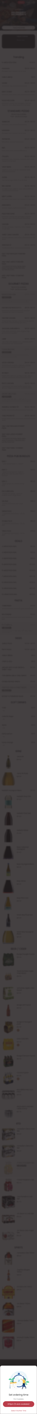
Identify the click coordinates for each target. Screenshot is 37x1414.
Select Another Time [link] (18, 1411)
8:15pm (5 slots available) (19, 1404)
